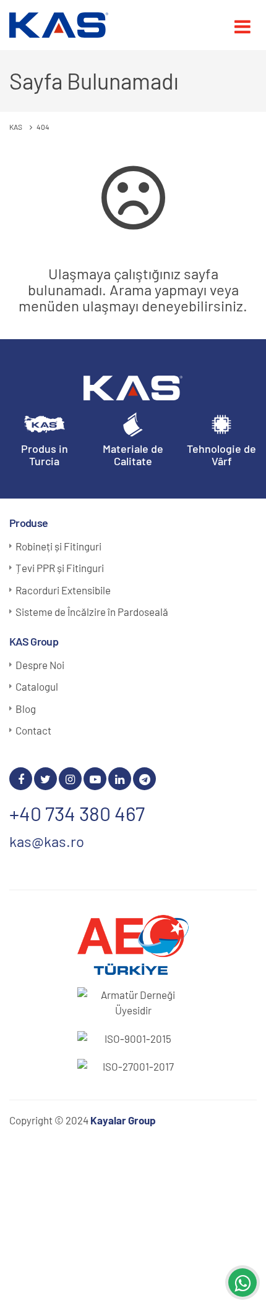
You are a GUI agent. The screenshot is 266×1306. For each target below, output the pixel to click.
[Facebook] (20, 778)
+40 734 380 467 (77, 813)
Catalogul (36, 686)
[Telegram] (144, 778)
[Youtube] (95, 778)
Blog (25, 708)
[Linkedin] (119, 778)
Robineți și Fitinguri (58, 546)
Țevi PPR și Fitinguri (59, 568)
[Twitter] (45, 778)
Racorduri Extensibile (63, 590)
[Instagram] (70, 778)
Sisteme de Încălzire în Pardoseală (91, 611)
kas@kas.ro (46, 841)
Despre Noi (39, 665)
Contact (33, 730)
